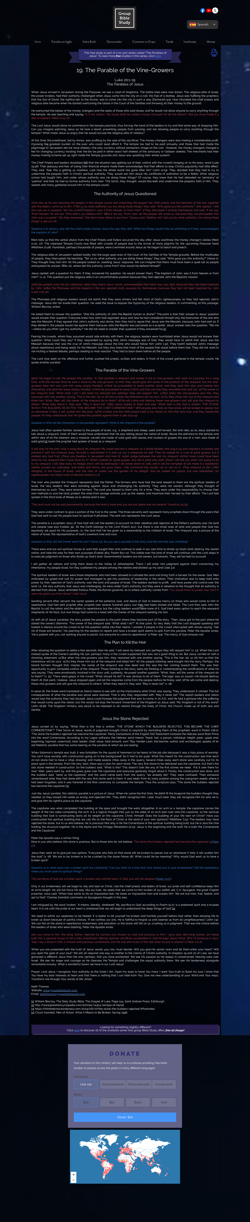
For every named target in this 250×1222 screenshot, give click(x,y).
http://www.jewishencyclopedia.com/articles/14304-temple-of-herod (79, 1005)
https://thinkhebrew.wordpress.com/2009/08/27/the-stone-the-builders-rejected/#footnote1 (95, 1008)
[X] (215, 10)
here (77, 1030)
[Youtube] (209, 10)
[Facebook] (203, 10)
